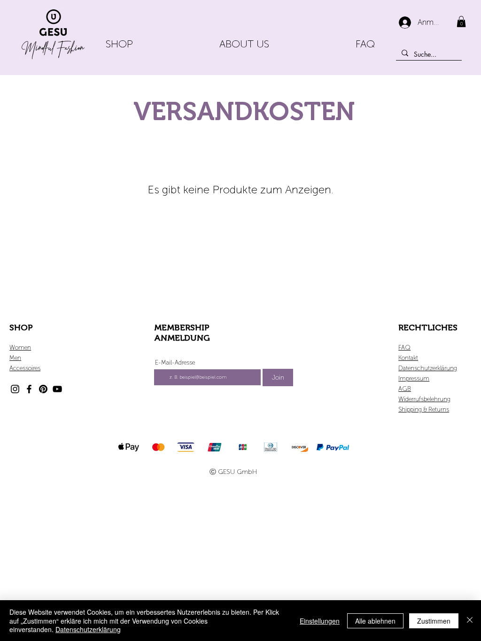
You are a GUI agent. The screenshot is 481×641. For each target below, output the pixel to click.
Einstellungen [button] (320, 621)
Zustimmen (433, 621)
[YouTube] (57, 389)
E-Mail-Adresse (175, 362)
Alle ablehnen (375, 621)
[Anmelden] (405, 22)
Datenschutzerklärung (88, 629)
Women (20, 347)
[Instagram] (15, 389)
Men (15, 357)
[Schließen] (469, 620)
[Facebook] (29, 389)
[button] (461, 21)
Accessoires (24, 368)
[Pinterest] (43, 389)
